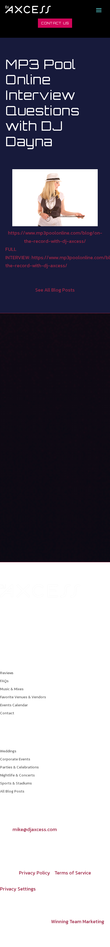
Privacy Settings (18, 888)
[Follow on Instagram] (15, 846)
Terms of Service (72, 872)
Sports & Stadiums (16, 784)
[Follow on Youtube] (25, 846)
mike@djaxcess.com (35, 829)
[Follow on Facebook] (4, 846)
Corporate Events (15, 759)
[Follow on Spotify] (47, 846)
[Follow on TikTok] (36, 846)
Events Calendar (14, 705)
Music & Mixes (11, 689)
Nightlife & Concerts (17, 776)
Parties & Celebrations (19, 767)
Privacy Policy (34, 872)
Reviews (6, 673)
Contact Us (55, 23)
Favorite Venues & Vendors (23, 697)
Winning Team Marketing (77, 921)
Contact (7, 713)
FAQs (4, 681)
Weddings (8, 751)
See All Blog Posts (55, 289)
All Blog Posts (12, 792)
